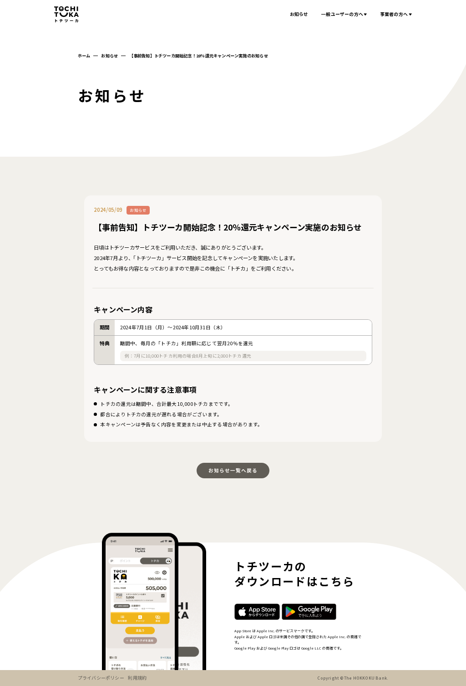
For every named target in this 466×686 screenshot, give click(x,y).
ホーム (84, 55)
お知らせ (299, 13)
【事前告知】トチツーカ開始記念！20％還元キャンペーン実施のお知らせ (198, 55)
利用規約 (137, 677)
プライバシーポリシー (101, 677)
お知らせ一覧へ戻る (233, 470)
